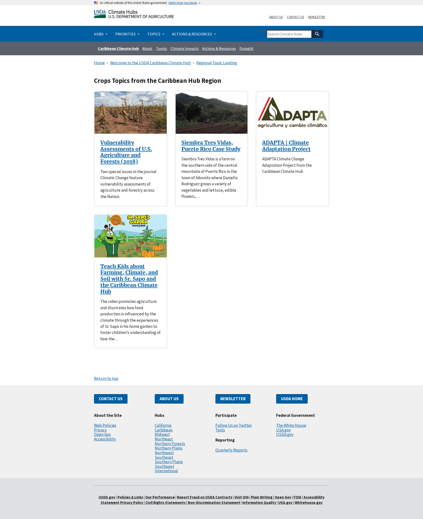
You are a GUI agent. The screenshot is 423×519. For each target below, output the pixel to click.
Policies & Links (130, 497)
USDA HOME (292, 398)
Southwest (164, 466)
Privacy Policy (131, 502)
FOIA (297, 497)
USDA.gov (285, 434)
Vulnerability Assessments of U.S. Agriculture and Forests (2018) (126, 152)
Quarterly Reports (231, 450)
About (147, 48)
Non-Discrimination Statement (214, 502)
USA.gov (283, 430)
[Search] (317, 34)
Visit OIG (242, 497)
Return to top (106, 378)
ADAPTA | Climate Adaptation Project (286, 145)
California (163, 425)
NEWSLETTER (233, 398)
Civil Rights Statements (165, 502)
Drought (246, 48)
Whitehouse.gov (309, 502)
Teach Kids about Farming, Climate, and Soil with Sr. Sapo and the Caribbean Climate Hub (129, 279)
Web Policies (105, 425)
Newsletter (316, 17)
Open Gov (102, 434)
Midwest (162, 434)
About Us (276, 17)
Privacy (100, 430)
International (166, 471)
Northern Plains (168, 448)
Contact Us (295, 17)
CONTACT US (111, 398)
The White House (291, 425)
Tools (220, 430)
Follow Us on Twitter (233, 425)
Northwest (164, 452)
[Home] (134, 15)
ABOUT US (169, 398)
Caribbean (164, 430)
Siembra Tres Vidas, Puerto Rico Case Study (210, 145)
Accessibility (105, 439)
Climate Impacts (185, 48)
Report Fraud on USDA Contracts (204, 497)
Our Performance (160, 497)
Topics (161, 48)
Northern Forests (170, 443)
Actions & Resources (219, 48)
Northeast (164, 439)
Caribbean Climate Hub (118, 48)
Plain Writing (262, 497)
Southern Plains (169, 461)
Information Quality (259, 502)
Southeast (164, 457)
